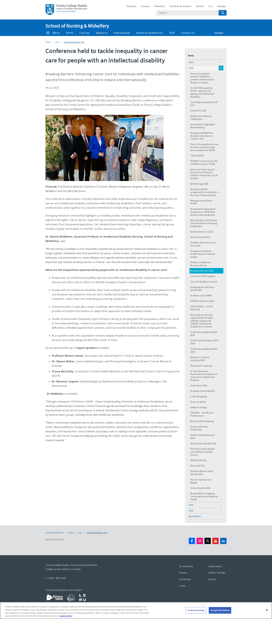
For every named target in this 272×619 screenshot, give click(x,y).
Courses (145, 6)
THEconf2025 (197, 155)
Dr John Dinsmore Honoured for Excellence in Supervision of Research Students (204, 375)
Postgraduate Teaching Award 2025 (202, 289)
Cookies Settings (217, 572)
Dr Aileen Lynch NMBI (201, 295)
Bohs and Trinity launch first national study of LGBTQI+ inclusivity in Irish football (204, 174)
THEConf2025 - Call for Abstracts (201, 308)
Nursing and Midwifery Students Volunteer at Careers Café (201, 135)
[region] (136, 610)
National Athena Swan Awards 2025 (201, 473)
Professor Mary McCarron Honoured (203, 244)
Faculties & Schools (180, 6)
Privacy (183, 572)
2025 (57, 42)
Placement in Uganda (201, 365)
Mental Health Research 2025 (202, 436)
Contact (212, 579)
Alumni (200, 6)
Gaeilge (221, 6)
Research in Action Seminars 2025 (199, 359)
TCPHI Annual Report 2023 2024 (203, 350)
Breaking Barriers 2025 (74, 42)
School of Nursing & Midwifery (77, 26)
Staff (172, 33)
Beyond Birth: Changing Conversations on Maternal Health (204, 496)
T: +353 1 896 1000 (55, 578)
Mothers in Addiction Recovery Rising (200, 264)
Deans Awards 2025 (200, 237)
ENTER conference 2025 (202, 300)
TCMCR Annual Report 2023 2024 (204, 342)
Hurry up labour (198, 401)
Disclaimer (185, 579)
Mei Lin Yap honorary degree (201, 481)
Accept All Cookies (219, 610)
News (47, 42)
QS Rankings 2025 (199, 183)
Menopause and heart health (201, 202)
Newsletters (195, 516)
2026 (191, 62)
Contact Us (188, 33)
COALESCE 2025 (198, 110)
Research (160, 6)
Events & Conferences (149, 33)
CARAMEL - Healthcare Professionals (201, 414)
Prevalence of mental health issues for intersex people (202, 253)
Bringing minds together (202, 390)
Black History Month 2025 (203, 443)
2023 (191, 510)
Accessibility (186, 566)
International (122, 33)
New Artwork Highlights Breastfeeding (202, 126)
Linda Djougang (198, 396)
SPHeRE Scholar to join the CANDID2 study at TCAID (204, 162)
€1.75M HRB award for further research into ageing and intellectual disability (202, 92)
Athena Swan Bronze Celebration (200, 118)
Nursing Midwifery (54, 533)
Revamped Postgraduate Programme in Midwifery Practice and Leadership (202, 211)
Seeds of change (198, 407)
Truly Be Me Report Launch (204, 281)
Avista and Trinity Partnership (199, 428)
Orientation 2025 (198, 385)
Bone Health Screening (202, 421)
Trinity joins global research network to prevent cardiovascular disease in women (202, 78)
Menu (56, 33)
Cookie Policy (65, 615)
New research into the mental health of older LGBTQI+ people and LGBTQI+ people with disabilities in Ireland (201, 320)
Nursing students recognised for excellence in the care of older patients (204, 192)
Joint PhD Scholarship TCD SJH (204, 104)
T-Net (182, 585)
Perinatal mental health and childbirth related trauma (202, 451)
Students (131, 6)
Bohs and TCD (197, 465)
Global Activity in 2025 (201, 231)
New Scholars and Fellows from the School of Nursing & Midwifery (204, 223)
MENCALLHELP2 (198, 460)
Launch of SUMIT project (202, 276)
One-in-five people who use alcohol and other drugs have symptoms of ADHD (204, 147)
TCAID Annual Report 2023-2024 (204, 334)
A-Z (211, 6)
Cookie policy (215, 566)
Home (69, 33)
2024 (191, 504)
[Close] (267, 610)
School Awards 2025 (200, 487)
